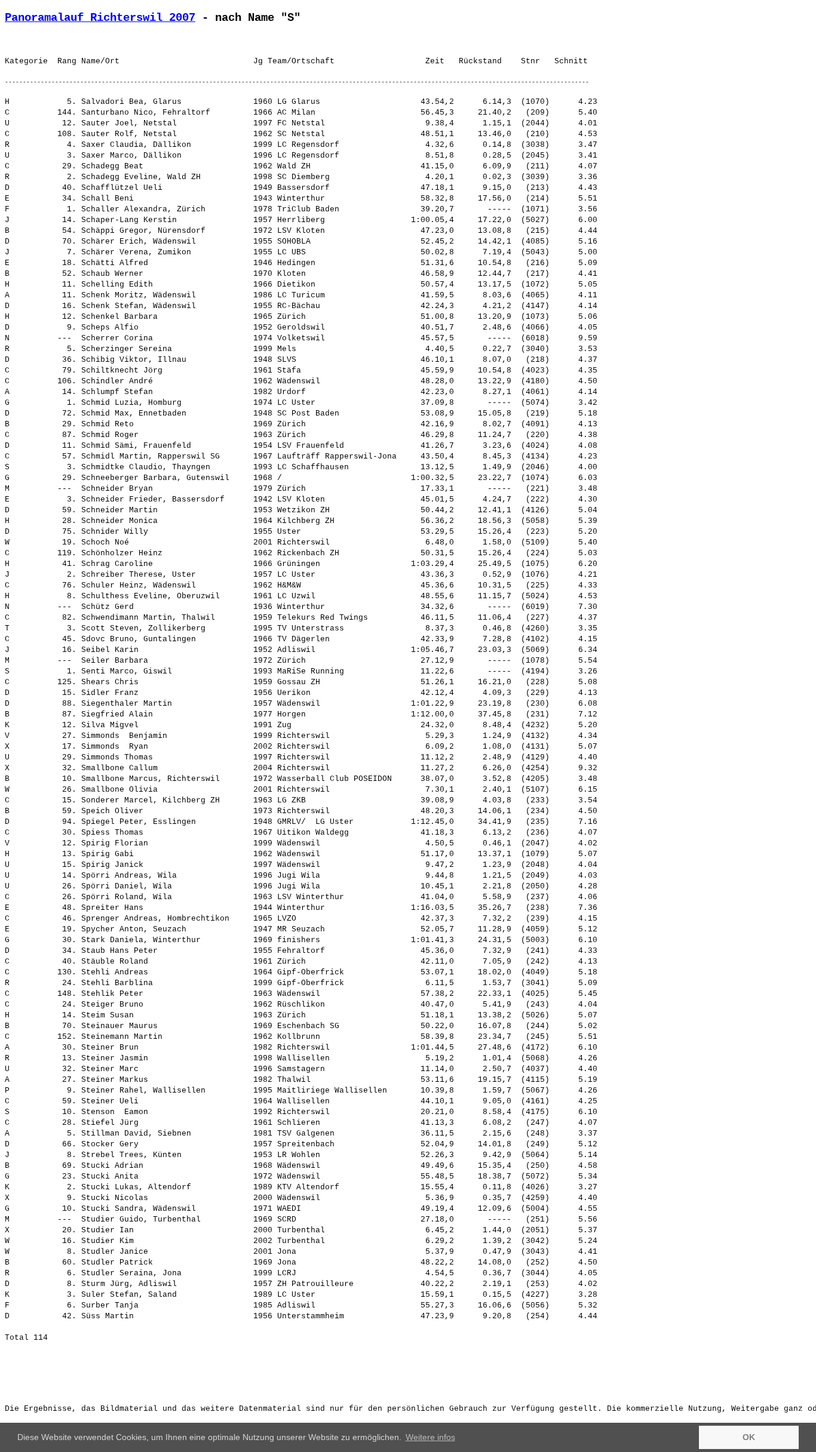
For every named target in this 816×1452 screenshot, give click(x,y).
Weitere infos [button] (430, 1437)
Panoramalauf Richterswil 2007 (100, 17)
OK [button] (749, 1437)
